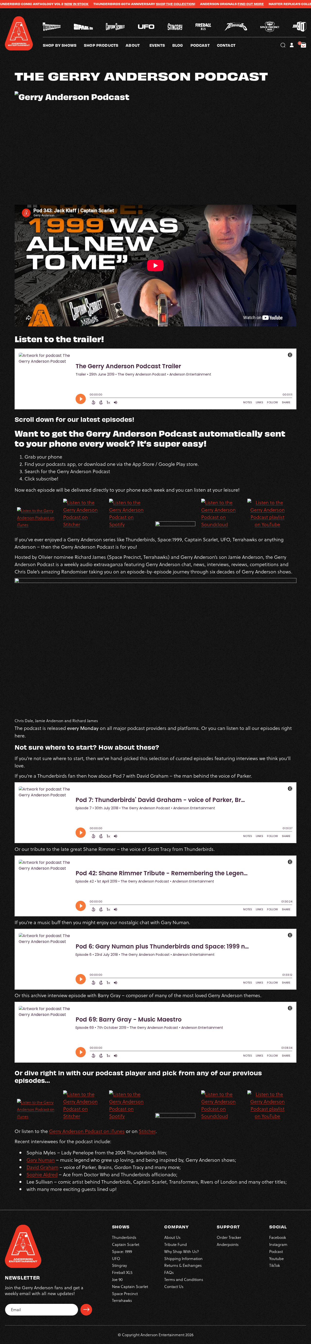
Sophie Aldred (42, 1174)
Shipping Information (183, 1258)
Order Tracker (229, 1237)
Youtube (276, 1258)
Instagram (278, 1244)
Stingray (119, 1265)
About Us (172, 1237)
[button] (137, 45)
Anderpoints (228, 1244)
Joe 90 (117, 1279)
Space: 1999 (122, 1251)
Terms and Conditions (183, 1279)
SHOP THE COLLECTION (137, 3)
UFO (116, 1258)
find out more (212, 3)
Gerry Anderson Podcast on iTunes (87, 1131)
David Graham (42, 1167)
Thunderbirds (124, 1237)
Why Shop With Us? (181, 1251)
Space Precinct (125, 1293)
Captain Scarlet (125, 1244)
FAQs (169, 1272)
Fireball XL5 (122, 1272)
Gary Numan (40, 1159)
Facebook (277, 1237)
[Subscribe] (86, 1309)
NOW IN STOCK (38, 3)
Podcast (276, 1251)
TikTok (274, 1265)
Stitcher (147, 1131)
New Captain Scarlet (130, 1286)
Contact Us (173, 1286)
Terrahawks (122, 1300)
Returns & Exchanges (183, 1265)
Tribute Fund (175, 1244)
